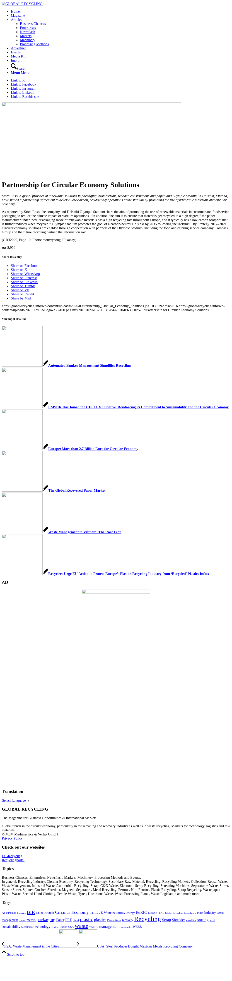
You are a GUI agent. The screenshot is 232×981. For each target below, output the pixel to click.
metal (22, 920)
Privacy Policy (12, 838)
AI (3, 912)
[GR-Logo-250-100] (22, 4)
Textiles (63, 926)
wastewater (126, 927)
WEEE (137, 926)
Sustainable (27, 926)
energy (130, 912)
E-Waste (106, 912)
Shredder (178, 920)
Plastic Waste (114, 920)
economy (119, 912)
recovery (127, 920)
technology (42, 926)
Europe (152, 912)
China (40, 912)
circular (49, 912)
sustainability (11, 926)
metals (31, 920)
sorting (203, 920)
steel (212, 920)
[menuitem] (120, 12)
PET (68, 920)
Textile (54, 927)
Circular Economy (72, 912)
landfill (220, 912)
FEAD (161, 913)
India (200, 912)
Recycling (147, 918)
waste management (104, 926)
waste (81, 926)
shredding (191, 920)
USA (71, 926)
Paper (60, 920)
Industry (210, 912)
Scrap (166, 920)
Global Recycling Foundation (180, 913)
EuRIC (141, 912)
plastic (86, 919)
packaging (45, 919)
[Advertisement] (20, 716)
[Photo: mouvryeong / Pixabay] (91, 174)
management (10, 920)
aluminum (11, 912)
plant (76, 920)
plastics (100, 919)
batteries (21, 913)
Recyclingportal (13, 860)
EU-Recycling (12, 856)
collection (95, 913)
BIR (31, 912)
